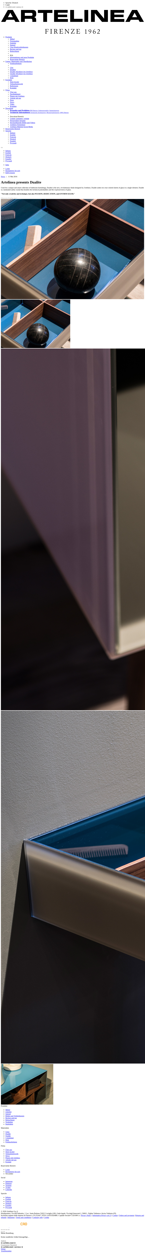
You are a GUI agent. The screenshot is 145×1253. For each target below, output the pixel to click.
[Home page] (72, 33)
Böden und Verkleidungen (14, 1116)
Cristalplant (9, 1138)
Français (8, 1201)
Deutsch (8, 1203)
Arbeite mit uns (10, 1160)
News (3, 177)
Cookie (115, 1215)
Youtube (8, 1185)
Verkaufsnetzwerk (11, 1154)
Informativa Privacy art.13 (102, 1215)
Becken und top (11, 1118)
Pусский (8, 1207)
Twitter (8, 1188)
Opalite (8, 1136)
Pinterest (8, 1183)
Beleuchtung (9, 1120)
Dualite (8, 1134)
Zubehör (8, 1112)
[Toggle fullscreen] (6, 1229)
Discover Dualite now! (9, 198)
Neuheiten (9, 1122)
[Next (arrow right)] (4, 1231)
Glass (7, 1132)
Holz (7, 1140)
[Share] (4, 1229)
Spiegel (8, 1114)
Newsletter (9, 1174)
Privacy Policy (86, 1215)
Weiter (3, 1249)
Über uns (8, 1150)
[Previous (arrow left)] (2, 1231)
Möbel (7, 1110)
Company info (37, 1217)
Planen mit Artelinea (12, 1158)
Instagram (8, 1181)
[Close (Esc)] (2, 1229)
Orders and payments (126, 1215)
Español (8, 1205)
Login (7, 1170)
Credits (46, 1217)
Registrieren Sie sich (12, 1172)
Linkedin (8, 1190)
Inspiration (9, 1124)
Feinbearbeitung (11, 1142)
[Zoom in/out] (9, 1229)
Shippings (11, 1217)
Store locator (9, 1152)
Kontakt (8, 1162)
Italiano (8, 1197)
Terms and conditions (23, 1217)
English (8, 1199)
